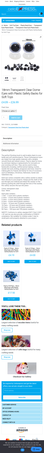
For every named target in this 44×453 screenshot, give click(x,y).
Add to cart (15, 118)
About (11, 1)
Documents (22, 4)
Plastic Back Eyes (26, 25)
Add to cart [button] (11, 261)
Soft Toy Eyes (14, 25)
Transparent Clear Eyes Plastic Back (27, 27)
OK (23, 450)
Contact (28, 1)
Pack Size (5, 107)
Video (37, 1)
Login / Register (36, 20)
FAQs (33, 1)
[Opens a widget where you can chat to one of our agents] (36, 449)
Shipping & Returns (19, 1)
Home (6, 1)
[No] (41, 447)
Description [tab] (7, 138)
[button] (40, 37)
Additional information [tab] (11, 144)
